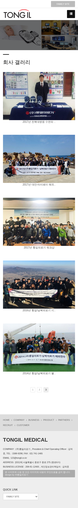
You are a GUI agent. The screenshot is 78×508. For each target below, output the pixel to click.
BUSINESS (33, 420)
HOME (6, 420)
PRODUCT (48, 420)
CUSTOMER (23, 425)
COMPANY (19, 420)
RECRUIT (8, 425)
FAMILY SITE (63, 4)
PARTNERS (64, 420)
